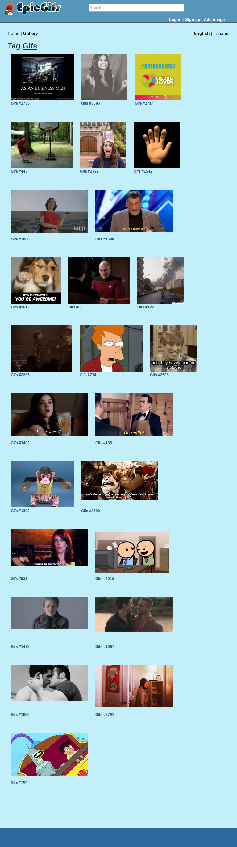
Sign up (192, 19)
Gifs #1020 (20, 714)
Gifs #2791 (104, 714)
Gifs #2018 (104, 579)
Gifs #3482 (20, 443)
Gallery (30, 33)
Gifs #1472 (20, 647)
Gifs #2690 (90, 511)
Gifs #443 (19, 171)
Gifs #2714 (144, 103)
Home (13, 33)
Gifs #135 (103, 443)
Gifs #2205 (20, 375)
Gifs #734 (88, 375)
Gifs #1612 (20, 307)
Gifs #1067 (104, 647)
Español (221, 33)
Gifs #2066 (20, 239)
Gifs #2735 (20, 103)
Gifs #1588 (104, 239)
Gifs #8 (74, 307)
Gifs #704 (19, 782)
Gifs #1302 (20, 511)
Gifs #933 (19, 579)
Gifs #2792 (89, 171)
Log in (175, 19)
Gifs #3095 (90, 103)
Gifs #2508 (159, 375)
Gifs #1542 (143, 171)
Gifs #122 (145, 307)
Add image (214, 19)
